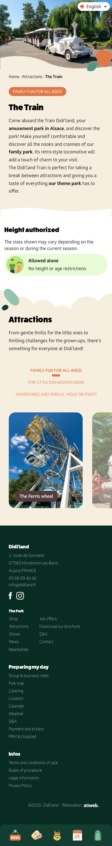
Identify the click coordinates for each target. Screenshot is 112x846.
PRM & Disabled (22, 736)
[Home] (57, 835)
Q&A (43, 634)
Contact (46, 641)
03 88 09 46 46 (22, 578)
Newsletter (19, 649)
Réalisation (72, 805)
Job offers (48, 618)
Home (14, 76)
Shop (13, 618)
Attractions (32, 76)
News (14, 641)
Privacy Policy (20, 785)
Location (16, 698)
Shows (14, 634)
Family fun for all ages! (56, 370)
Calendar (16, 706)
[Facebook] (10, 596)
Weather (16, 713)
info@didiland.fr (22, 584)
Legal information (24, 777)
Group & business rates (29, 675)
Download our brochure (59, 626)
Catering (16, 690)
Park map (16, 683)
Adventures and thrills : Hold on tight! (56, 394)
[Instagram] (20, 596)
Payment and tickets (26, 728)
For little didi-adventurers (56, 382)
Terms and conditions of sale (33, 762)
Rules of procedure (25, 770)
